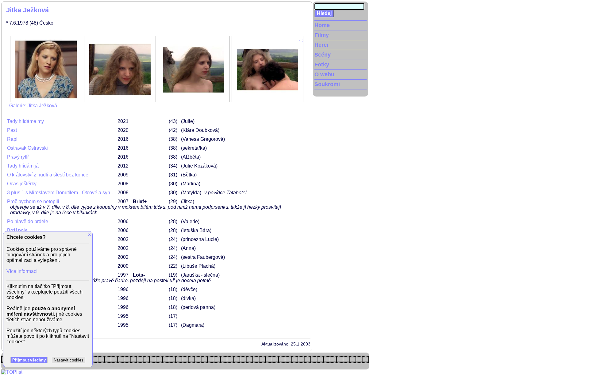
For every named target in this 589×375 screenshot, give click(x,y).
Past (12, 130)
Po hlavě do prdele (27, 221)
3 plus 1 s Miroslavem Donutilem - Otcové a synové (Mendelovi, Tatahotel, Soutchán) (99, 192)
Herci (321, 45)
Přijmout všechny (29, 360)
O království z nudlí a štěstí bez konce (47, 174)
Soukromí (327, 84)
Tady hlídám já (23, 165)
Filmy (321, 35)
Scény (322, 55)
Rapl (12, 139)
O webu (324, 74)
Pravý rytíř (18, 157)
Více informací (21, 271)
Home (322, 25)
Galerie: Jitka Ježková (33, 105)
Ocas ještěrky (22, 183)
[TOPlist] (11, 372)
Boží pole (17, 230)
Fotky (321, 64)
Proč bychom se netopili (33, 201)
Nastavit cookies (68, 360)
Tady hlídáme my (25, 121)
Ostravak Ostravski (27, 148)
